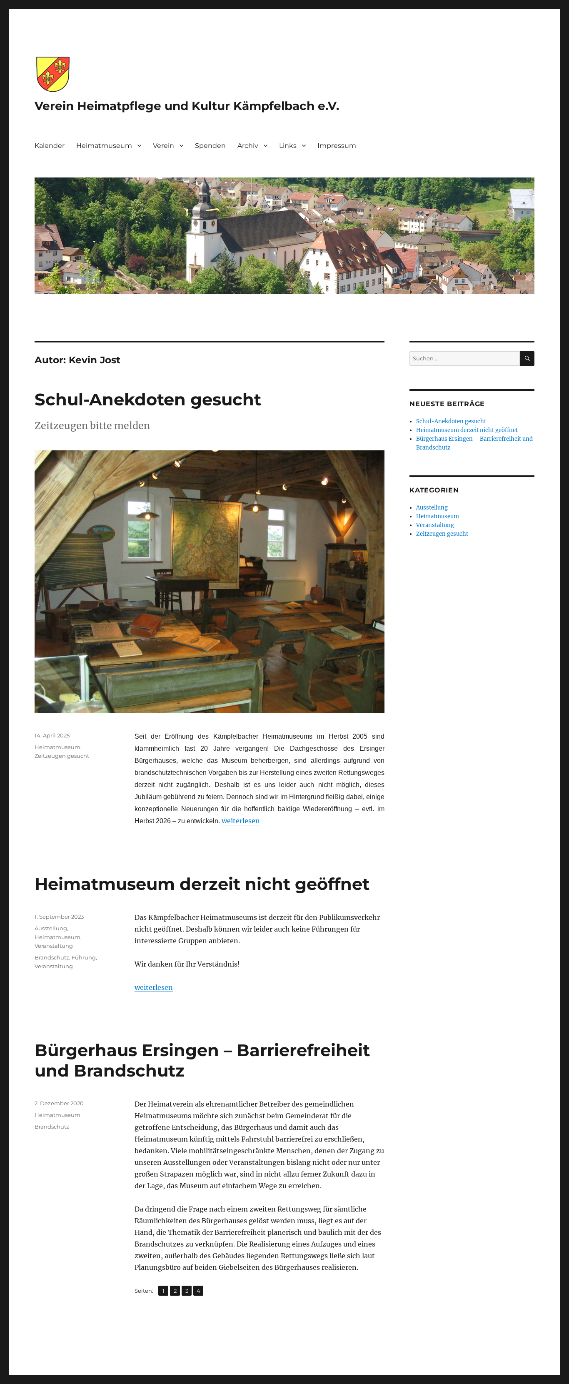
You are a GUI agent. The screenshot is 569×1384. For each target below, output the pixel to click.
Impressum (336, 146)
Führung (84, 957)
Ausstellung (51, 928)
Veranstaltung (54, 945)
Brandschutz (52, 957)
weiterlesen (241, 821)
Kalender (50, 146)
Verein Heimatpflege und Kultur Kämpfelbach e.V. (187, 106)
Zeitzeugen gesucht (62, 755)
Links (288, 146)
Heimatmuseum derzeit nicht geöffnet (202, 884)
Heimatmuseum (104, 146)
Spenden (210, 146)
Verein (163, 146)
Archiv (247, 146)
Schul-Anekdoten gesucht (148, 399)
